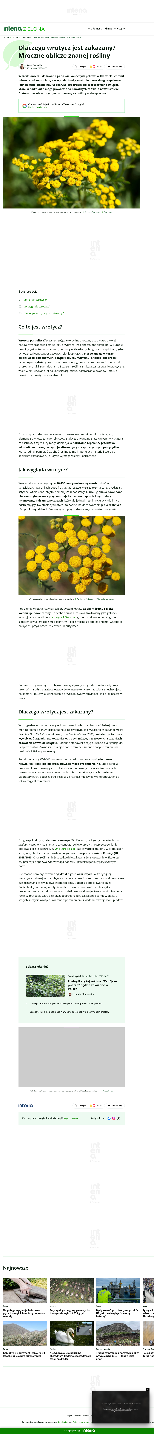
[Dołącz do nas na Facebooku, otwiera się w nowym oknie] (109, 1118)
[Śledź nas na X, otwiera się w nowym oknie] (118, 1118)
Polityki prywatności (81, 1422)
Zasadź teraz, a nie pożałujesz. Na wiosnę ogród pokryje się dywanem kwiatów (69, 1011)
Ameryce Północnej (63, 617)
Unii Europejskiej (65, 849)
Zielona (15, 37)
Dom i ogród (26, 37)
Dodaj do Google (54, 107)
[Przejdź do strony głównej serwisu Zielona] (34, 28)
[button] (95, 28)
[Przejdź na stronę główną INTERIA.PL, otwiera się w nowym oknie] (13, 28)
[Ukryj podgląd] (147, 1389)
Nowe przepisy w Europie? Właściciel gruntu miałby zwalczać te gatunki (66, 1003)
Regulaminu (63, 1422)
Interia (6, 37)
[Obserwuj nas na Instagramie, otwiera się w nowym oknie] (113, 1118)
